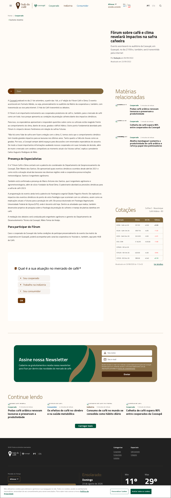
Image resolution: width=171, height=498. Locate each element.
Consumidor (82, 5)
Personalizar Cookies (119, 491)
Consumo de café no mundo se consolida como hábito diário (105, 412)
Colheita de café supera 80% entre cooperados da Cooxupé (145, 126)
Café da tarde (135, 451)
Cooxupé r (14, 100)
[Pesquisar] (160, 5)
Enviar (127, 374)
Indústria (68, 5)
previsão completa (114, 7)
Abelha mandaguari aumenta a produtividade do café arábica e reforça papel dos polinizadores (146, 143)
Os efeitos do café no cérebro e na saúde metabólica (65, 412)
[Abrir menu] (10, 5)
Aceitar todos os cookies (141, 491)
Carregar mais (85, 426)
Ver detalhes (158, 264)
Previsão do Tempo (14, 474)
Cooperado (54, 5)
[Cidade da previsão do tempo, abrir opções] (17, 478)
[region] (85, 491)
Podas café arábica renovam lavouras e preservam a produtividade (144, 111)
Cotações (134, 455)
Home (10, 16)
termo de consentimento (126, 368)
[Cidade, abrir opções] (115, 4)
